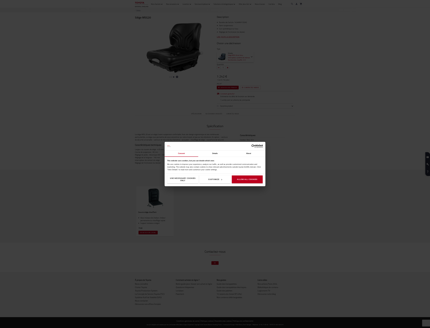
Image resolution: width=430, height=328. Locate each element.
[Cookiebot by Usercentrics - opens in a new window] (253, 146)
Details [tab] (215, 153)
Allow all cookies (247, 179)
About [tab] (248, 153)
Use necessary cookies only (183, 179)
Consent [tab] (181, 153)
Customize (213, 179)
